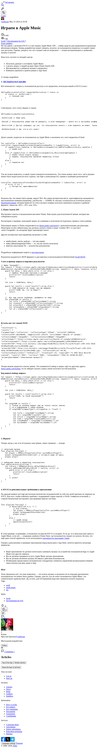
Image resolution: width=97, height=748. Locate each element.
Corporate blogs (12, 725)
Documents (10, 711)
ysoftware (5, 22)
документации (37, 252)
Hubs (8, 691)
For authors (10, 707)
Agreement (10, 714)
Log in (8, 676)
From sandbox (7, 43)
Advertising (10, 727)
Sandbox (9, 696)
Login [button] (3, 16)
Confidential (11, 716)
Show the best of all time (11, 667)
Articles (9, 687)
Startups (9, 734)
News (8, 689)
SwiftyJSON (80, 257)
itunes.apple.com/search (49, 226)
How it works (11, 705)
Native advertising (13, 729)
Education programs (14, 731)
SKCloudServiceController (14, 82)
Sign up (9, 678)
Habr (15, 746)
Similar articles (20, 663)
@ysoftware (20, 637)
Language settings (8, 743)
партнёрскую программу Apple (56, 538)
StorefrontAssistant (8, 203)
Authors (9, 694)
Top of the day (7, 663)
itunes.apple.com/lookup (10, 369)
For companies (12, 709)
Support (19, 743)
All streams (9, 2)
